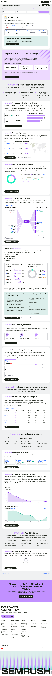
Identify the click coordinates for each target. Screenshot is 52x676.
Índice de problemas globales (24, 633)
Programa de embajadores (43, 627)
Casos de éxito (3, 632)
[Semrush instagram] (2, 645)
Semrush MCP (13, 623)
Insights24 (13, 629)
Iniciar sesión (36, 1)
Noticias (22, 626)
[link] (7, 5)
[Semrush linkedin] (1, 645)
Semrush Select (24, 631)
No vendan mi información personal (25, 636)
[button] (37, 5)
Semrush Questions (24, 624)
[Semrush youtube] (5, 645)
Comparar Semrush (4, 631)
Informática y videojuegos (9, 23)
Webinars (42, 624)
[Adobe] (2, 648)
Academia (33, 624)
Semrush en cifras (4, 634)
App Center (13, 632)
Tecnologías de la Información (20, 23)
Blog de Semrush (44, 623)
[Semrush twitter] (7, 645)
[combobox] (31, 12)
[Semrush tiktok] (3, 645)
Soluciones (3, 626)
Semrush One (3, 623)
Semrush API (33, 626)
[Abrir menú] (50, 1)
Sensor (12, 637)
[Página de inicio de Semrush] (4, 1)
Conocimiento (33, 623)
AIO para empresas (14, 626)
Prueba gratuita (4, 629)
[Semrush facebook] (6, 645)
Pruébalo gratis (45, 1)
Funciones (3, 624)
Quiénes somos (24, 623)
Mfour (12, 631)
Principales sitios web (15, 634)
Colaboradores (23, 629)
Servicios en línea (30, 23)
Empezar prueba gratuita (8, 616)
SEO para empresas (14, 624)
